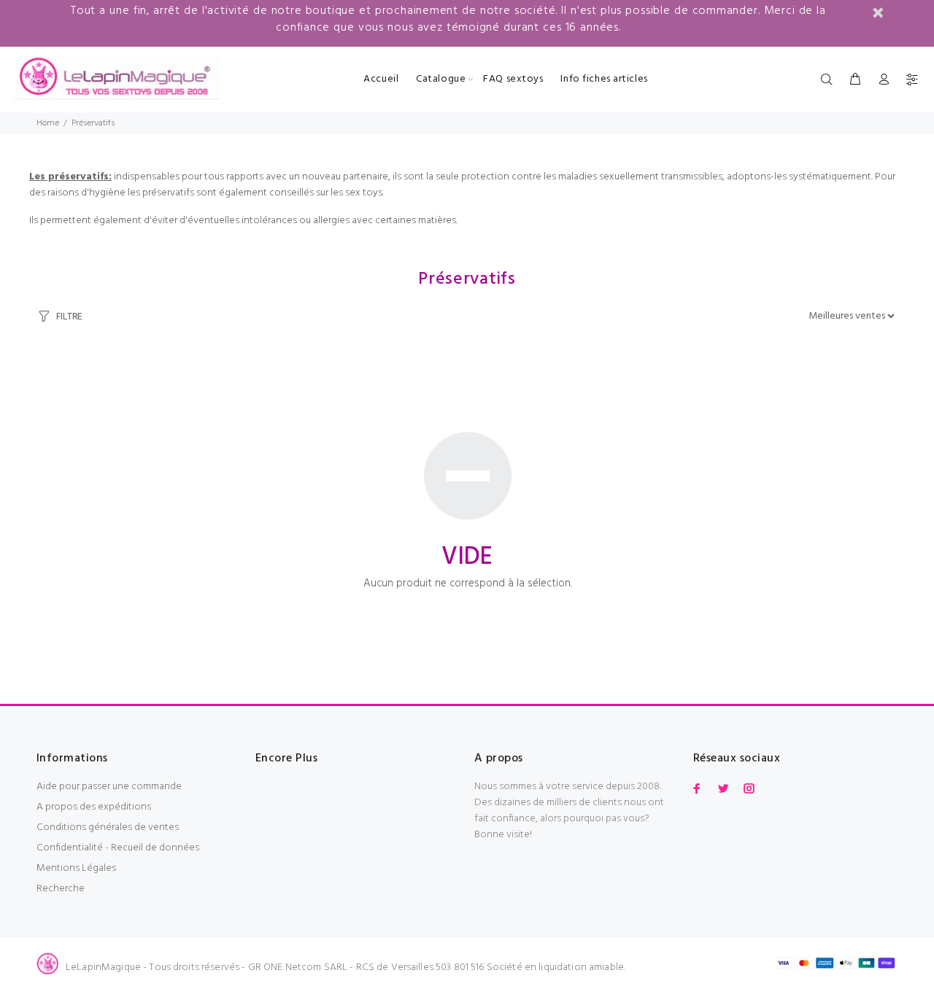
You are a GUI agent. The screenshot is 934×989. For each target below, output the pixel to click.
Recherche (60, 888)
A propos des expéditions (93, 807)
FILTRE (69, 317)
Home (47, 123)
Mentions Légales (76, 868)
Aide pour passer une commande (109, 786)
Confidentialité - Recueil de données (117, 847)
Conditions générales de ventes (107, 827)
